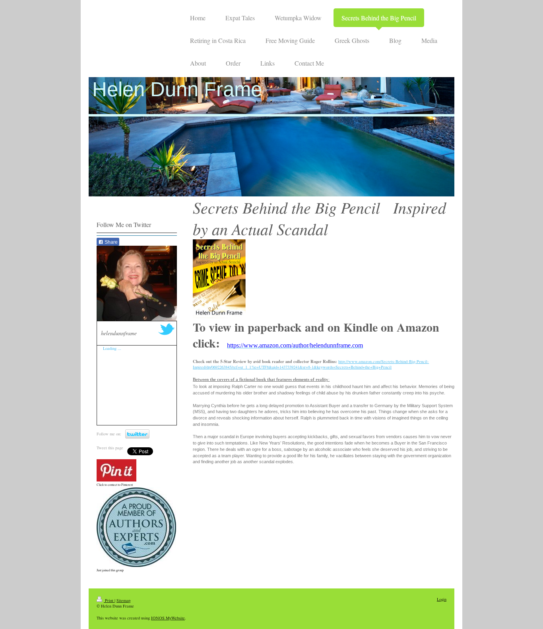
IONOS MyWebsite (168, 618)
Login (441, 599)
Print (109, 600)
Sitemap (123, 600)
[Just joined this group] (136, 527)
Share (110, 242)
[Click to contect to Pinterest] (116, 470)
